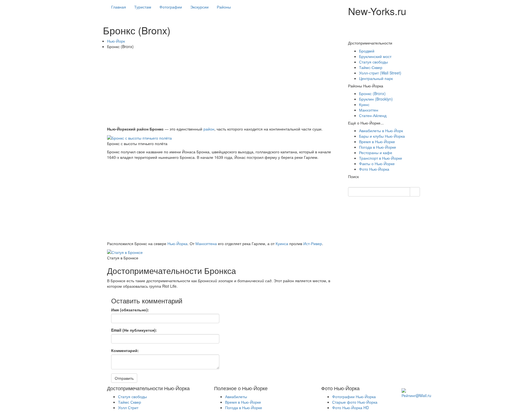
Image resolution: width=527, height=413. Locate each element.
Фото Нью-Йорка (374, 169)
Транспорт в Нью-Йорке (380, 158)
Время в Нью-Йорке (377, 141)
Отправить (124, 378)
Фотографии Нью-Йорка (354, 396)
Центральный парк (376, 78)
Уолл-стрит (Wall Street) (380, 73)
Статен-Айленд (372, 115)
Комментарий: (125, 350)
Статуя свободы (373, 62)
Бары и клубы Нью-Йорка (382, 136)
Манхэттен (368, 110)
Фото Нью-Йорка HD (350, 407)
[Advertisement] (223, 87)
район (208, 129)
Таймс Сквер (129, 402)
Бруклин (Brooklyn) (376, 99)
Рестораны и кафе (375, 152)
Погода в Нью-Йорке (377, 147)
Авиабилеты (236, 396)
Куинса (282, 243)
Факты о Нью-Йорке (377, 163)
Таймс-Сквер (370, 67)
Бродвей (366, 51)
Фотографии (170, 7)
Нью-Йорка (177, 243)
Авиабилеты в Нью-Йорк (381, 130)
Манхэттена (206, 243)
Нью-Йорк (116, 41)
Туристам (142, 7)
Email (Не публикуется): (134, 330)
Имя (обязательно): (130, 309)
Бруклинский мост (375, 56)
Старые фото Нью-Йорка (354, 402)
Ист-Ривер (312, 243)
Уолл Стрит (128, 407)
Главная (118, 7)
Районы (224, 7)
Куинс (364, 104)
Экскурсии (199, 7)
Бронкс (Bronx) (372, 93)
